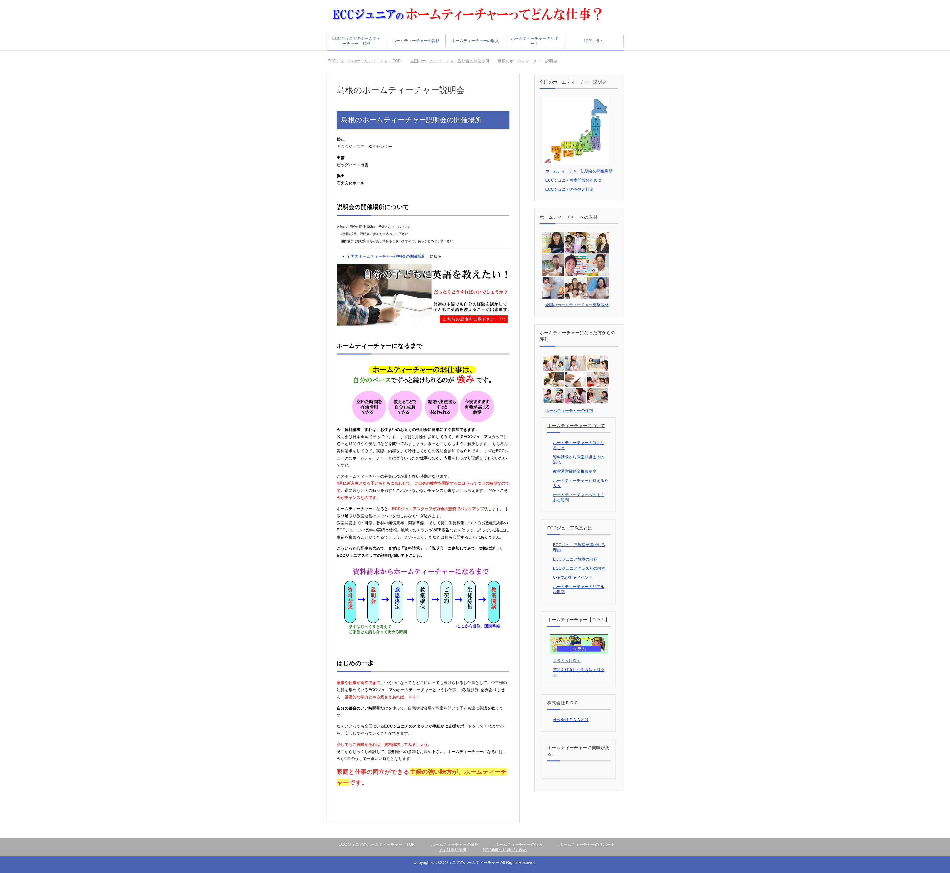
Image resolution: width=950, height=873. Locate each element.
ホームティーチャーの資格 (416, 41)
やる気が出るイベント (573, 577)
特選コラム (594, 41)
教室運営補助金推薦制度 (574, 471)
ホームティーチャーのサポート (534, 41)
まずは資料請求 (453, 850)
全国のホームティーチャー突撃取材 (577, 305)
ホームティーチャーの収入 (475, 41)
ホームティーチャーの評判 (569, 410)
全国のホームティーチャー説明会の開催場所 (455, 61)
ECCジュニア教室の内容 (575, 559)
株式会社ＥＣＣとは (571, 720)
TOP (367, 61)
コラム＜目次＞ (567, 661)
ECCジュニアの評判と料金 (569, 189)
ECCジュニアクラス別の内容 (579, 568)
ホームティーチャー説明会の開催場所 (579, 171)
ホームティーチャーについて (576, 425)
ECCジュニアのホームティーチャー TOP (356, 41)
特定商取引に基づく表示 (505, 850)
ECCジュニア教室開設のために (573, 180)
